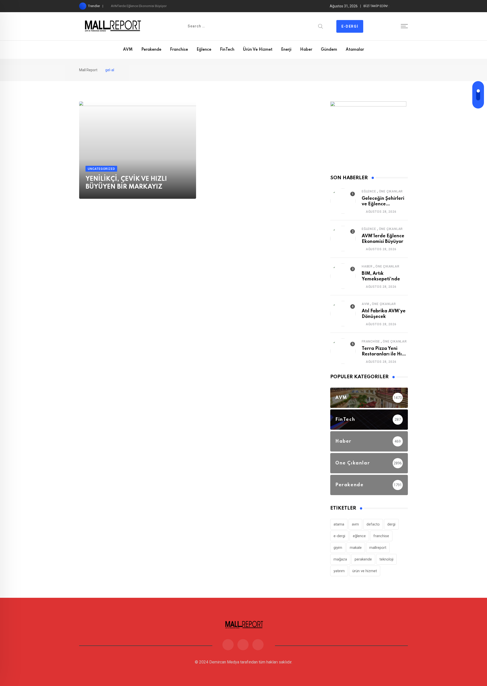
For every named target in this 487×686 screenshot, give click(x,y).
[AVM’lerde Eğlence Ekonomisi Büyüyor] (343, 238)
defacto (373, 524)
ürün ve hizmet (364, 571)
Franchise (179, 50)
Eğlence (204, 50)
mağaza (340, 559)
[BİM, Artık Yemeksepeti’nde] (343, 276)
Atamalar (355, 50)
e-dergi (339, 536)
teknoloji (386, 559)
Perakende (151, 50)
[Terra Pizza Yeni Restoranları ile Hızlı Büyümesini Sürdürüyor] (343, 351)
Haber (306, 50)
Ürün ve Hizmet (257, 50)
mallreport (377, 547)
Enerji (286, 50)
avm (355, 524)
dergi (391, 524)
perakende (363, 559)
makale (356, 547)
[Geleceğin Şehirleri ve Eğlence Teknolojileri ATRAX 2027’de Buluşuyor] (343, 201)
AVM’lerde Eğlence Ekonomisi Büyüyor (139, 6)
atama (339, 524)
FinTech (227, 50)
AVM (128, 50)
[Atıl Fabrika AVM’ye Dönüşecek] (343, 313)
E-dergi (349, 26)
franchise (381, 536)
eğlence (359, 536)
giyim (338, 547)
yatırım (339, 571)
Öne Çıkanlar (391, 191)
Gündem (329, 50)
